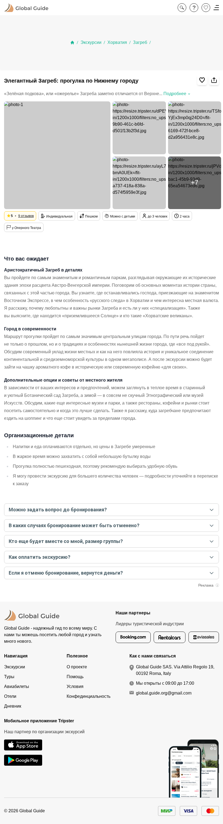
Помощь (75, 676)
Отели (10, 696)
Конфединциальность (88, 696)
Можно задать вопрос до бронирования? (58, 509)
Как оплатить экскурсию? (39, 557)
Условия (75, 686)
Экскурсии (90, 42)
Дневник (12, 706)
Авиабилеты (16, 686)
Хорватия (117, 42)
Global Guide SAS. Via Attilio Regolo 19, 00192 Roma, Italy (175, 670)
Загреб (140, 42)
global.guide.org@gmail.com (163, 693)
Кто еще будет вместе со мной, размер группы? (66, 541)
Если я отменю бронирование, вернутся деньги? (66, 573)
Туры (9, 676)
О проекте (77, 667)
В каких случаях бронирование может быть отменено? (74, 525)
